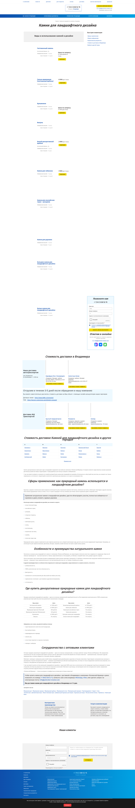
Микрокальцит (28, 691)
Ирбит (44, 457)
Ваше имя (91, 306)
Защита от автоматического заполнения (99, 316)
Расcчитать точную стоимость (55, 383)
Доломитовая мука (37, 692)
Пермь (80, 457)
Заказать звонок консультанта (100, 330)
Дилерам (48, 1)
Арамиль (27, 454)
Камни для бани (95, 781)
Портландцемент (86, 691)
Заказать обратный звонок (104, 6)
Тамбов (98, 450)
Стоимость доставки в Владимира (96, 42)
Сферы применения (92, 36)
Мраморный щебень (50, 691)
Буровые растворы (79, 692)
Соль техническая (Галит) (75, 781)
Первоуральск (82, 454)
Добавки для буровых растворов (64, 692)
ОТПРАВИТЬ (88, 760)
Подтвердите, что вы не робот (96, 323)
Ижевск (45, 454)
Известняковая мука (48, 692)
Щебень (93, 785)
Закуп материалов (28, 786)
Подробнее (62, 59)
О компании (26, 1)
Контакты (109, 16)
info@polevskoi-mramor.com (105, 8)
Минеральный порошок (74, 691)
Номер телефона (93, 311)
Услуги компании (93, 16)
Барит (94, 691)
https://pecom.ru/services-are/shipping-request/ (42, 400)
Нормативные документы (51, 16)
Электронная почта (50, 755)
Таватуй (99, 447)
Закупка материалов (95, 1)
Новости (37, 1)
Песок (93, 784)
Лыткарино (64, 457)
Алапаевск (27, 447)
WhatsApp (78, 678)
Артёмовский (28, 457)
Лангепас (63, 447)
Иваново (45, 447)
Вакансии (109, 1)
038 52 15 (73, 7)
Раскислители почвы (91, 692)
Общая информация (93, 38)
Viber (85, 678)
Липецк (63, 450)
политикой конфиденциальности (103, 324)
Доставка (81, 1)
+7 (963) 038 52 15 (47, 678)
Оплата (71, 1)
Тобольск (99, 457)
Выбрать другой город (93, 45)
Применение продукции (73, 16)
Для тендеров (60, 1)
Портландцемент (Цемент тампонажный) (57, 789)
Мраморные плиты (51, 787)
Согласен (67, 805)
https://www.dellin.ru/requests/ (44, 397)
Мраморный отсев (62, 691)
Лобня (62, 454)
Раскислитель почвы (74, 789)
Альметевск (28, 450)
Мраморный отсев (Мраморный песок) (56, 784)
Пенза (80, 450)
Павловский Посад (84, 447)
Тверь (98, 454)
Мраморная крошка (38, 691)
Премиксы (101, 692)
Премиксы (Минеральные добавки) (100, 779)
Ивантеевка (46, 450)
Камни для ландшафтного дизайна (100, 782)
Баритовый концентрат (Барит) (77, 779)
